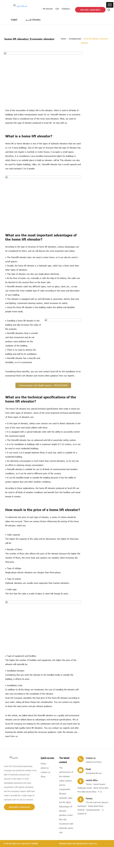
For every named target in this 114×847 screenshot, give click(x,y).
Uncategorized (75, 39)
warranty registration (90, 9)
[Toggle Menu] (109, 4)
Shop (43, 776)
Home (63, 39)
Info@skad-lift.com (94, 773)
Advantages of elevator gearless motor (66, 810)
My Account (48, 9)
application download (19, 807)
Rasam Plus (93, 843)
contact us (45, 772)
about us (45, 768)
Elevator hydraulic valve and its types (65, 797)
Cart (57, 9)
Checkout (66, 9)
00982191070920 (93, 762)
